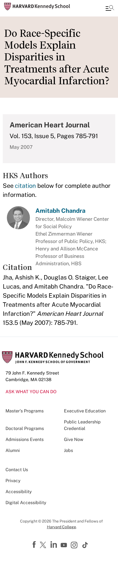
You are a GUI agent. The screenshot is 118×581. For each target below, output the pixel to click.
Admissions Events (24, 439)
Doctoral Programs (24, 428)
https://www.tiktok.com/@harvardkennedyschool (85, 545)
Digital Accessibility (25, 502)
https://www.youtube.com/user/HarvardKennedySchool (64, 545)
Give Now (73, 439)
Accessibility (18, 491)
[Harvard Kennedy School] (37, 6)
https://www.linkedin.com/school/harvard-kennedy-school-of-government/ (54, 545)
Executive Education (85, 411)
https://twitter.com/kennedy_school (44, 545)
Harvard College (61, 527)
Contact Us (16, 469)
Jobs (68, 450)
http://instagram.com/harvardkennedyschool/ (75, 545)
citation (25, 185)
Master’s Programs (24, 411)
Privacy (13, 480)
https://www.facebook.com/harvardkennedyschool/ (35, 545)
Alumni (12, 450)
